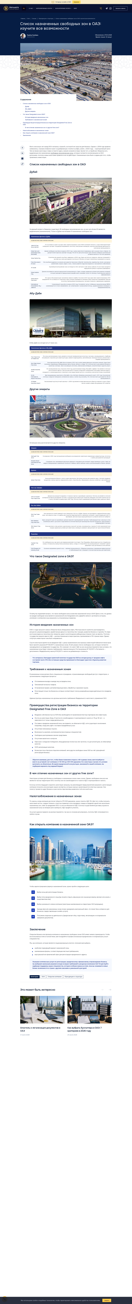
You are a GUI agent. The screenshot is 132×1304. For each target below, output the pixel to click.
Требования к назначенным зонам (36, 120)
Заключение (27, 135)
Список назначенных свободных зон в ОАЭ (37, 103)
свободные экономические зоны (62, 153)
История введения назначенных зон (36, 117)
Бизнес (34, 18)
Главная (23, 18)
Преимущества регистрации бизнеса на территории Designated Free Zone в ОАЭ (47, 123)
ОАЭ (43, 977)
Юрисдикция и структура (46, 18)
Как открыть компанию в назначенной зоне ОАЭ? (39, 133)
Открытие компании (55, 977)
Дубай (27, 106)
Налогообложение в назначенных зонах (36, 130)
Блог (28, 18)
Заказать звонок (120, 8)
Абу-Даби (28, 109)
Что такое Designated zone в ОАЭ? (34, 114)
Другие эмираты (30, 111)
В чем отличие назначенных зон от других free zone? (42, 127)
